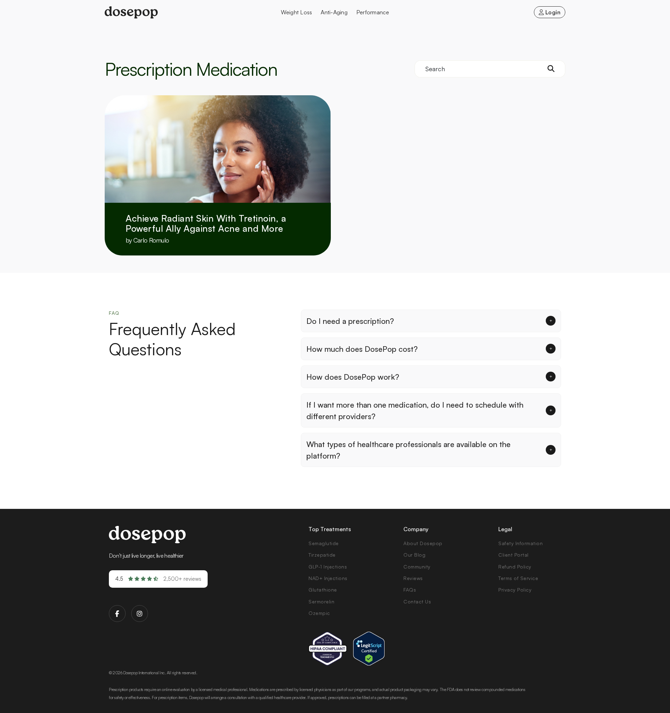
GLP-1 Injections (327, 567)
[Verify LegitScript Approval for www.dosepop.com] (369, 649)
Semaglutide (323, 543)
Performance (372, 12)
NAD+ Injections (328, 578)
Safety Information (520, 543)
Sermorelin (321, 601)
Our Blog (414, 555)
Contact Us (417, 601)
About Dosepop (422, 543)
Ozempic (319, 613)
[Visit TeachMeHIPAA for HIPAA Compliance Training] (327, 648)
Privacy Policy (514, 590)
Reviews (413, 578)
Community (417, 567)
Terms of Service (518, 578)
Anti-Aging (334, 12)
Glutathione (322, 590)
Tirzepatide (322, 555)
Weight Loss (296, 12)
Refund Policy (514, 567)
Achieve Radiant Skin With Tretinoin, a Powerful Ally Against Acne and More (206, 223)
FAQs (409, 590)
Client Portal (513, 555)
